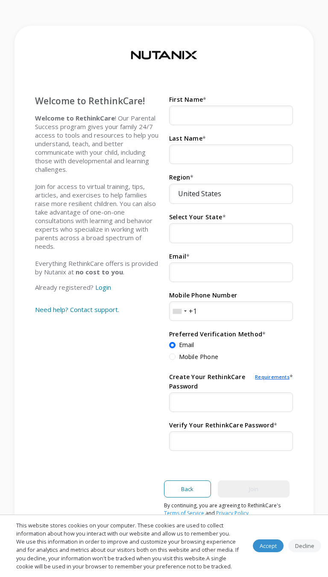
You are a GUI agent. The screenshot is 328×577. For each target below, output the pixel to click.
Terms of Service (184, 513)
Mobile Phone (199, 357)
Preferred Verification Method (215, 334)
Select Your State (196, 217)
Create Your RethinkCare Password (229, 381)
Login (103, 287)
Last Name (185, 138)
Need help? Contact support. (77, 309)
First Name (186, 99)
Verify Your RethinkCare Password (221, 425)
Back (187, 489)
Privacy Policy (232, 513)
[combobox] (179, 311)
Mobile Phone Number (203, 295)
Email (177, 256)
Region (179, 177)
